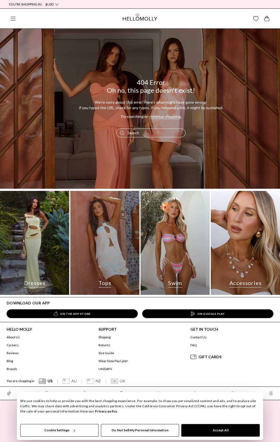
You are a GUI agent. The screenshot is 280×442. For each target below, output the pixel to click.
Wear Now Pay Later (113, 361)
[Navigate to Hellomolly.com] (140, 18)
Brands (12, 369)
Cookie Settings (57, 430)
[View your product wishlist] (256, 18)
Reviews (13, 353)
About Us (13, 337)
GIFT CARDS (210, 356)
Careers (13, 345)
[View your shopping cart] (266, 18)
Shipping (104, 337)
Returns (104, 345)
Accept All (221, 430)
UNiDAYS (105, 369)
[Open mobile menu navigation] (13, 18)
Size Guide (106, 353)
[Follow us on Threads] (271, 393)
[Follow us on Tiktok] (9, 393)
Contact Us (198, 337)
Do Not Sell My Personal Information (140, 430)
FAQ (193, 345)
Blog (10, 361)
